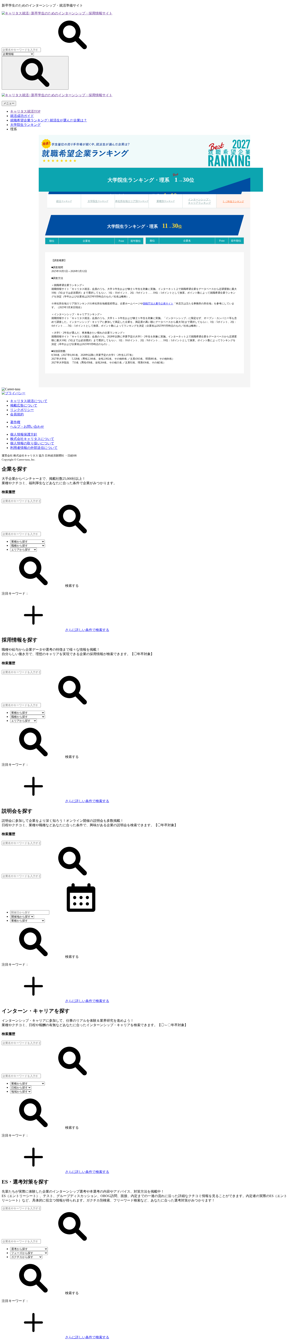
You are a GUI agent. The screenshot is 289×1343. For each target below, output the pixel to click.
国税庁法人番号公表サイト (158, 303)
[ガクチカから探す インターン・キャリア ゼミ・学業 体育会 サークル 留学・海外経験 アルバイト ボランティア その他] (26, 1257)
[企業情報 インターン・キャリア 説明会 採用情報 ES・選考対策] (18, 54)
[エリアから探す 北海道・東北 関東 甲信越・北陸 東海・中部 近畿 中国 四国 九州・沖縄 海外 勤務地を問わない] (23, 549)
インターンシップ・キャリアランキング (199, 201)
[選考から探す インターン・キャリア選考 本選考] (29, 1249)
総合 (64, 201)
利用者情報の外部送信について (34, 447)
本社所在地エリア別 (132, 201)
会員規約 (17, 414)
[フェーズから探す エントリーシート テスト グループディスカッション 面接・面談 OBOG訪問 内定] (29, 1253)
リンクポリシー (22, 410)
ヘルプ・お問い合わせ (27, 426)
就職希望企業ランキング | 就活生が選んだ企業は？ (48, 120)
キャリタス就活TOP (25, 111)
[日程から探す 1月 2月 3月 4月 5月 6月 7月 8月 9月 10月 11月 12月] (20, 1087)
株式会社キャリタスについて (32, 439)
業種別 (166, 201)
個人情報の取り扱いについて (32, 443)
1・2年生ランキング (233, 201)
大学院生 (98, 201)
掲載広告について (23, 405)
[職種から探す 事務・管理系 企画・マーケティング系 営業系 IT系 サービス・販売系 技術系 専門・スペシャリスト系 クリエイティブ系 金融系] (27, 545)
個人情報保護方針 (23, 434)
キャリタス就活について (28, 401)
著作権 (15, 422)
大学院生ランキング (25, 124)
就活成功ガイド (22, 116)
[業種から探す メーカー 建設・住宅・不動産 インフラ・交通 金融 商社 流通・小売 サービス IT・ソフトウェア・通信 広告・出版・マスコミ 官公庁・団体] (27, 541)
